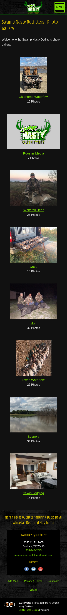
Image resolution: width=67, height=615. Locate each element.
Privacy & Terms (33, 580)
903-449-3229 (34, 550)
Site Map (13, 580)
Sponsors (53, 580)
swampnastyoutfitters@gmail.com (33, 555)
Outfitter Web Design (29, 610)
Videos (33, 589)
